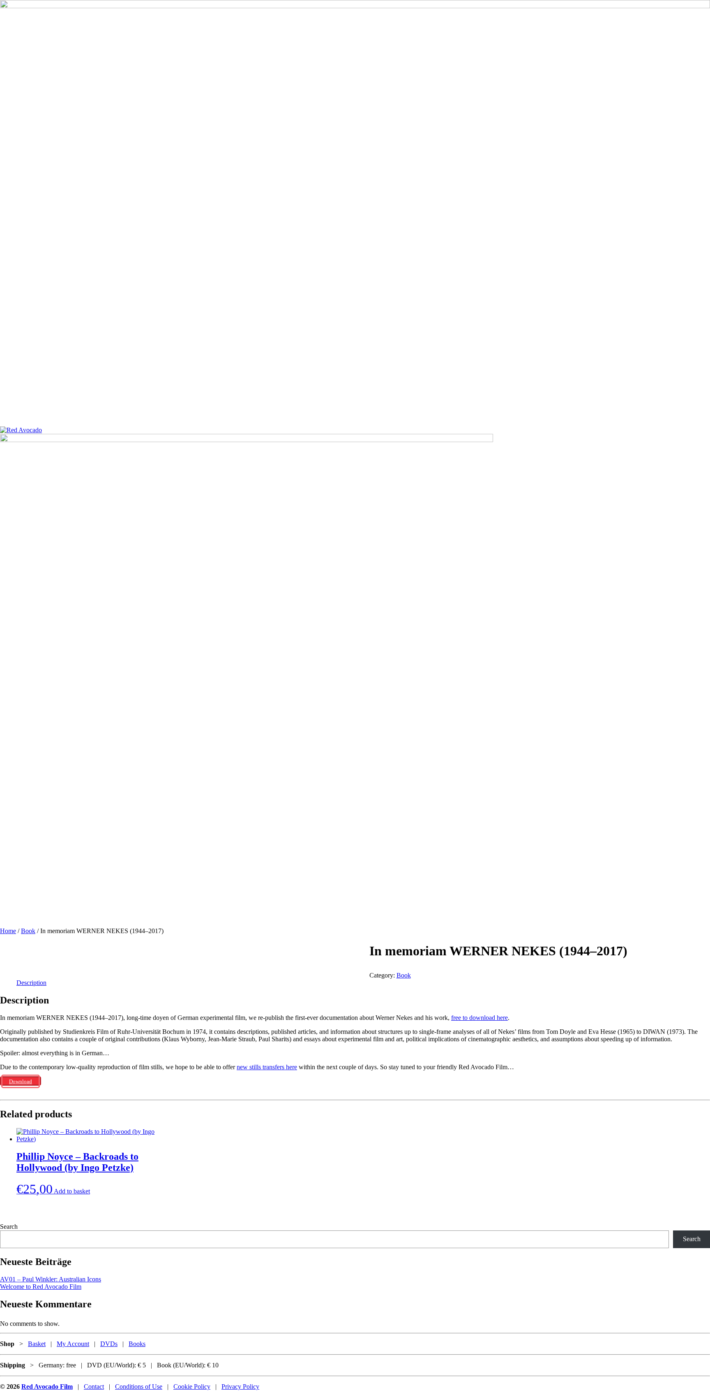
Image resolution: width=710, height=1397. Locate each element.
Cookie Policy (191, 1386)
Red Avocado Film (47, 1386)
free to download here (479, 1017)
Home (8, 930)
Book (28, 930)
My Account (73, 1343)
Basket (37, 1343)
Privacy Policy (240, 1386)
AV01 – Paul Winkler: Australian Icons (50, 1279)
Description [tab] (31, 982)
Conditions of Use (138, 1386)
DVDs (109, 1343)
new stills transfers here (267, 1066)
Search (9, 1226)
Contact (94, 1386)
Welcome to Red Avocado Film (40, 1286)
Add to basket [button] (72, 1191)
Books (137, 1343)
